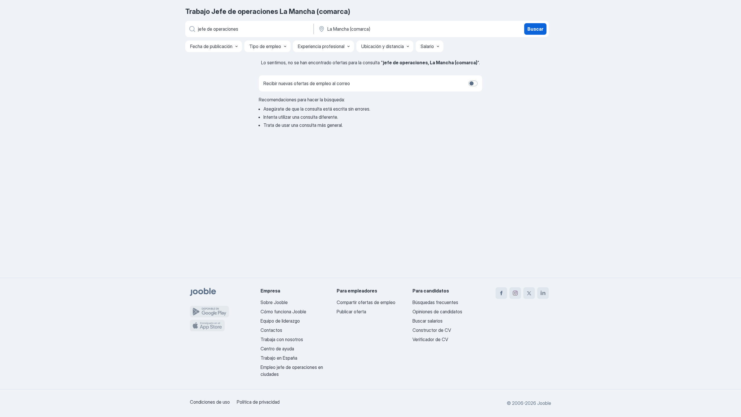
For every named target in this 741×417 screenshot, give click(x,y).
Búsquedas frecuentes (435, 302)
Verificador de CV (430, 339)
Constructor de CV (431, 330)
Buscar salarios (427, 321)
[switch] (473, 83)
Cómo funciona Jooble (283, 311)
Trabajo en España (279, 358)
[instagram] (515, 293)
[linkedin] (543, 293)
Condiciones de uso (210, 402)
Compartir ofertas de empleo (366, 302)
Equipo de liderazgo (280, 321)
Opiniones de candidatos (437, 311)
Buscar (535, 29)
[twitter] (529, 293)
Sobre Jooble (274, 302)
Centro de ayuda (277, 349)
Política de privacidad (258, 402)
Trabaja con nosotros (282, 339)
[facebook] (501, 293)
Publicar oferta (351, 311)
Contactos (271, 330)
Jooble (544, 403)
